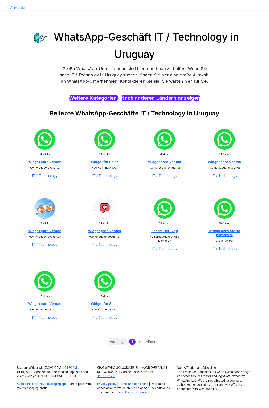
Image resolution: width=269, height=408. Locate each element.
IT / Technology (45, 176)
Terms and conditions (133, 384)
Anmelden (18, 7)
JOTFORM (70, 367)
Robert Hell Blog (164, 231)
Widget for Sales (104, 162)
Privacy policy (106, 384)
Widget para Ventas (44, 162)
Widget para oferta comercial (224, 233)
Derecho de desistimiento (134, 392)
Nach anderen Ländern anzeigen (160, 98)
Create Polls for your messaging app (42, 384)
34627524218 (106, 376)
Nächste (153, 342)
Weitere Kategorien (93, 98)
